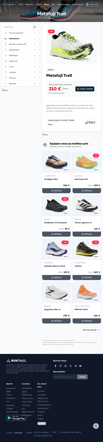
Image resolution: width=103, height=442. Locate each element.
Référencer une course (42, 399)
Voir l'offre (86, 89)
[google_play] (80, 365)
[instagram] (65, 365)
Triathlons (11, 398)
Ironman (26, 405)
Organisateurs (63, 4)
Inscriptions (43, 408)
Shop (46, 4)
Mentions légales (41, 432)
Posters (41, 411)
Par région (27, 415)
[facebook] (55, 365)
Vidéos (39, 4)
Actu (53, 4)
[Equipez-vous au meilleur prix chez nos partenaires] (20, 90)
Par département (28, 410)
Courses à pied (11, 389)
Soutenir (42, 423)
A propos (41, 394)
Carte (21, 4)
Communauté (77, 4)
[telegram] (75, 365)
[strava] (70, 365)
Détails (58, 191)
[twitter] (60, 365)
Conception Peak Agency (70, 432)
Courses (10, 4)
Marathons (27, 388)
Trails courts (27, 398)
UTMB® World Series (12, 410)
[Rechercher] (34, 27)
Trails (8, 394)
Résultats (29, 4)
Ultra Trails (27, 401)
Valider (82, 377)
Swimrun (10, 405)
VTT (8, 401)
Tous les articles (90, 330)
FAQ (54, 432)
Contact (41, 391)
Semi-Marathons (27, 393)
